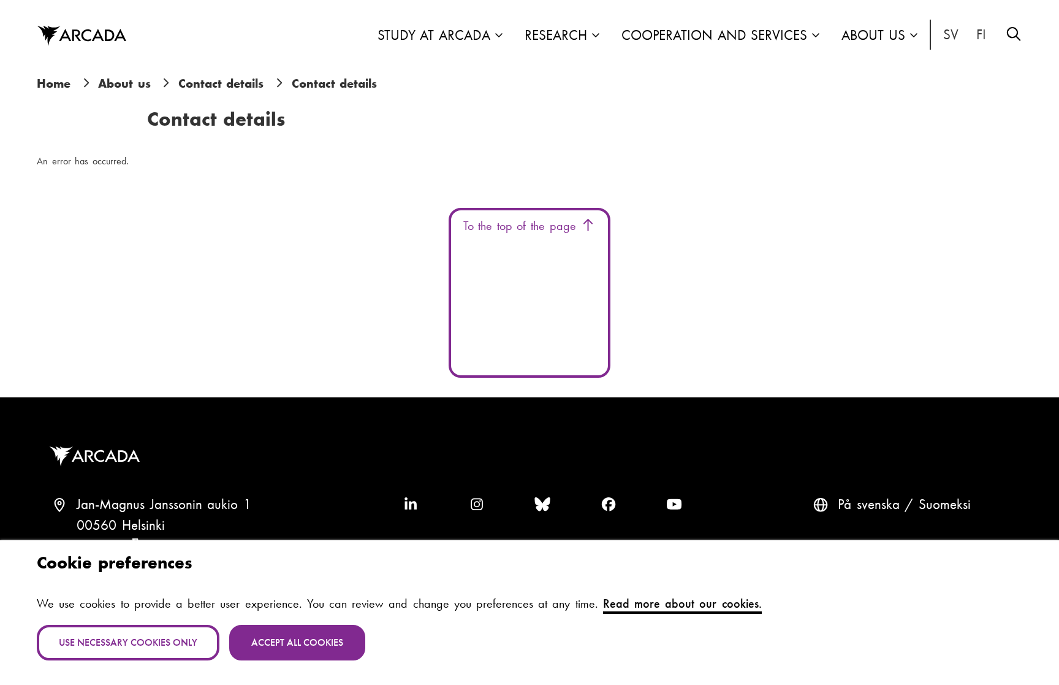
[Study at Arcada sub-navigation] (499, 36)
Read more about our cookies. (682, 603)
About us (873, 35)
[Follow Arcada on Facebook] (608, 504)
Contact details (221, 83)
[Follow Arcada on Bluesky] (542, 504)
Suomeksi (981, 35)
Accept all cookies (297, 642)
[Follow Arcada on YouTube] (674, 504)
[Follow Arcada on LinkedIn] (410, 504)
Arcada (81, 36)
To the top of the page (521, 226)
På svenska (951, 35)
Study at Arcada (434, 35)
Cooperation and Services (714, 35)
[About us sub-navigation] (914, 36)
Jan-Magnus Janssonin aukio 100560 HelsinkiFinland (164, 525)
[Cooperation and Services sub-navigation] (816, 36)
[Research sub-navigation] (596, 36)
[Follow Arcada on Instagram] (476, 504)
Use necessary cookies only (128, 642)
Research (556, 35)
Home (53, 83)
